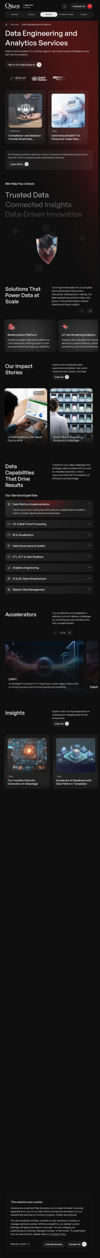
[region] (49, 1221)
